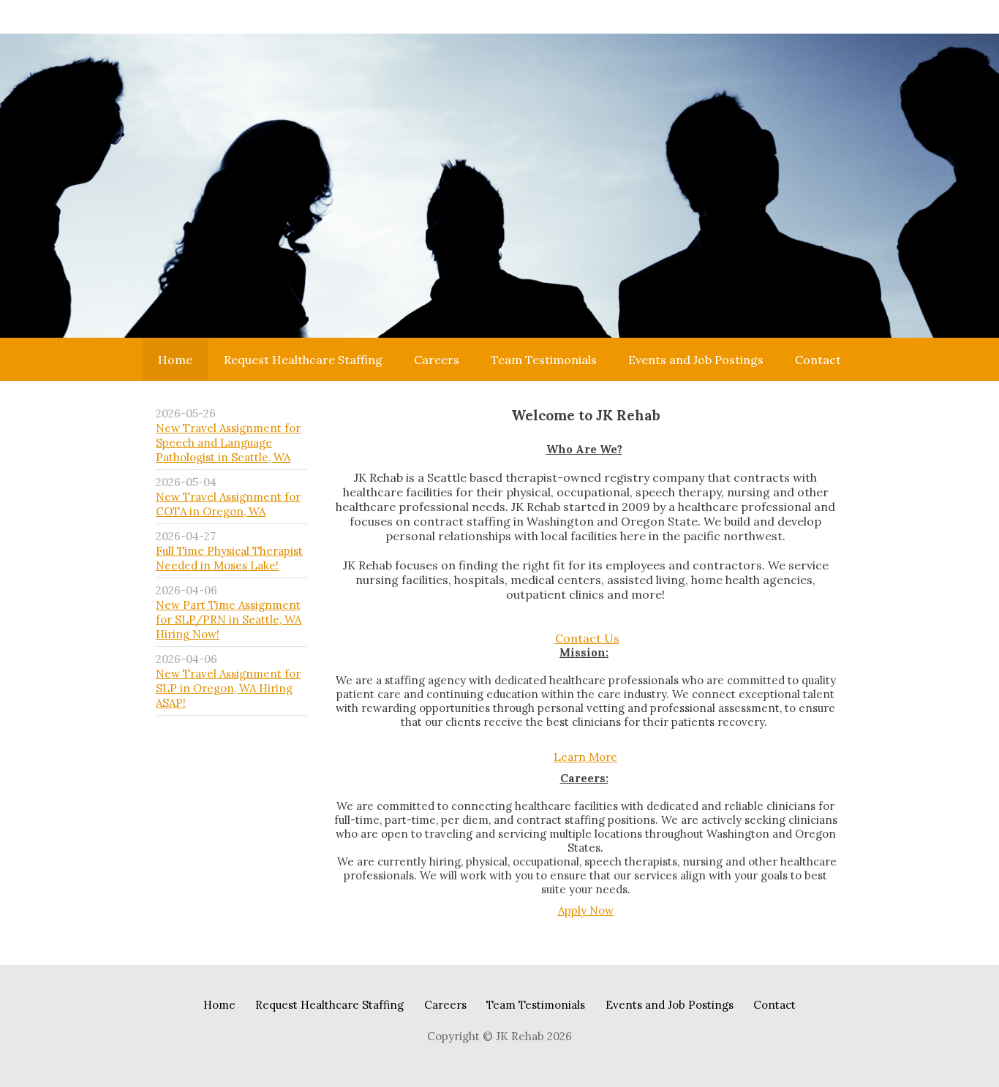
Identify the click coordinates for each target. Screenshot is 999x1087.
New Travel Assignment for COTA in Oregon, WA (228, 504)
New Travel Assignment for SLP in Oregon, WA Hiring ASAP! (228, 688)
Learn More (585, 757)
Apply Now (586, 910)
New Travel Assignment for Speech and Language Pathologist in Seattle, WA (228, 442)
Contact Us (587, 638)
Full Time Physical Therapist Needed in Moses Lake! (229, 558)
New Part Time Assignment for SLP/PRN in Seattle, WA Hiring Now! (228, 619)
